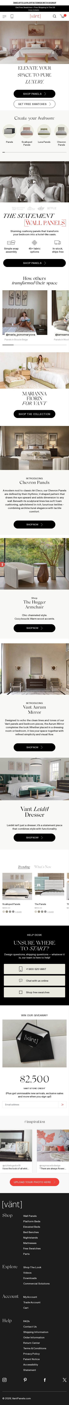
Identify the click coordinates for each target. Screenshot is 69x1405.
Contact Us (30, 1326)
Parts (26, 1253)
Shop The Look (32, 1267)
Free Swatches (32, 1248)
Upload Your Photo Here (32, 1182)
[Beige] (7, 911)
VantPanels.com (21, 1398)
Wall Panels (30, 1215)
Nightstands (30, 1237)
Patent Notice (31, 1359)
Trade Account (31, 1302)
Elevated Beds (31, 1226)
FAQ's (26, 1321)
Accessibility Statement (30, 1367)
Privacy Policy (31, 1353)
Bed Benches (31, 1232)
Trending (24, 867)
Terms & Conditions (34, 1348)
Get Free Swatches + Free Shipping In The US (35, 7)
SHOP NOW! (32, 837)
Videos (27, 1272)
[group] (44, 136)
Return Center (31, 1342)
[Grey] (10, 911)
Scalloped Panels (11, 904)
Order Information (33, 1337)
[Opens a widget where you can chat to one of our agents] (57, 1399)
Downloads (30, 1278)
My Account (30, 1296)
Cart (25, 1307)
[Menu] (4, 16)
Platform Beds (31, 1221)
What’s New (42, 867)
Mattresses (29, 1243)
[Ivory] (3, 911)
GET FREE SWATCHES (32, 104)
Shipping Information (35, 1332)
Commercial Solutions (36, 1283)
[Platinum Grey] (13, 911)
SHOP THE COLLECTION (34, 414)
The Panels (40, 904)
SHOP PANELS (32, 93)
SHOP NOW (32, 524)
